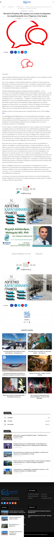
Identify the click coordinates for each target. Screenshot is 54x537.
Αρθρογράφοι (11, 6)
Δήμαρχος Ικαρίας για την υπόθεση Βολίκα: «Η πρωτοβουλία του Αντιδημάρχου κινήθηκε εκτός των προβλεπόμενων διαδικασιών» (30, 444)
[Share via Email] (25, 52)
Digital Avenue (44, 534)
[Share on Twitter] (18, 52)
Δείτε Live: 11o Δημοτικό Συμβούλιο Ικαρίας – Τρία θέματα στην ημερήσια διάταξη (30, 436)
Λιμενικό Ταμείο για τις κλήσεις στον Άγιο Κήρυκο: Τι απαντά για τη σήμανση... (17, 512)
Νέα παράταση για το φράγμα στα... (14, 525)
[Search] (53, 2)
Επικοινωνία (44, 494)
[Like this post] (12, 52)
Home (3, 6)
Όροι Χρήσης (44, 496)
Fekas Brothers (37, 534)
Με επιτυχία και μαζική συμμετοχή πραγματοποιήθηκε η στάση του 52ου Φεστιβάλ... (39, 397)
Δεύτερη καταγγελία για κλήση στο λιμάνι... (15, 518)
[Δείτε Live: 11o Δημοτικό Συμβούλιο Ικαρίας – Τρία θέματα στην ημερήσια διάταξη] (8, 437)
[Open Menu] (0, 2)
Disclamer (30, 498)
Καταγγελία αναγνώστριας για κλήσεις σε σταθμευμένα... (15, 533)
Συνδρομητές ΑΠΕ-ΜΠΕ (46, 498)
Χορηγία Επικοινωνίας (33, 496)
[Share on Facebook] (15, 52)
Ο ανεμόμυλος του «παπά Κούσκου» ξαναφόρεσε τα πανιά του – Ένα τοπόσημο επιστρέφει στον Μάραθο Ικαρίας (30, 470)
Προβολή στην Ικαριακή (33, 494)
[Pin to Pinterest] (22, 52)
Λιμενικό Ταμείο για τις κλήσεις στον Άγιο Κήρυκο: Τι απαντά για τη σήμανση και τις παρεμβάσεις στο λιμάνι (30, 453)
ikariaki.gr (19, 18)
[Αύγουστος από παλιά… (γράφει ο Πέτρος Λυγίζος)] (40, 363)
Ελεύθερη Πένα (20, 6)
